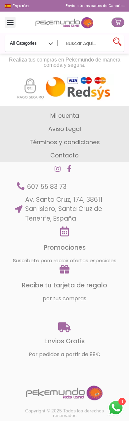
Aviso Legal (64, 129)
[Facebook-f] (69, 168)
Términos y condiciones (64, 142)
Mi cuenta (64, 115)
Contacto (64, 155)
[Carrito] (117, 22)
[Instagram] (57, 168)
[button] (10, 22)
